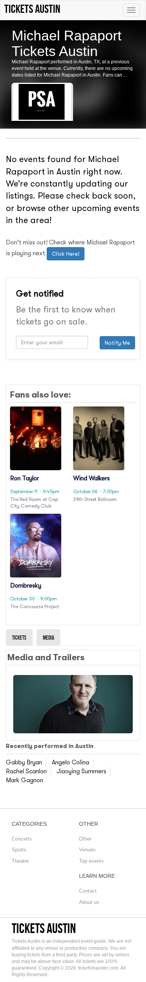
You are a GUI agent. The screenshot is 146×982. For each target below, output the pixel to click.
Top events (91, 861)
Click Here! (65, 254)
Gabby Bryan (24, 762)
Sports (19, 850)
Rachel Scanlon (26, 771)
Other (85, 839)
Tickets (19, 637)
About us (89, 902)
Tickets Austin (44, 928)
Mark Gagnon (24, 780)
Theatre (20, 861)
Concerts (22, 839)
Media (48, 637)
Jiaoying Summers (81, 771)
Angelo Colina (70, 762)
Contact (88, 891)
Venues (87, 850)
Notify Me (117, 343)
